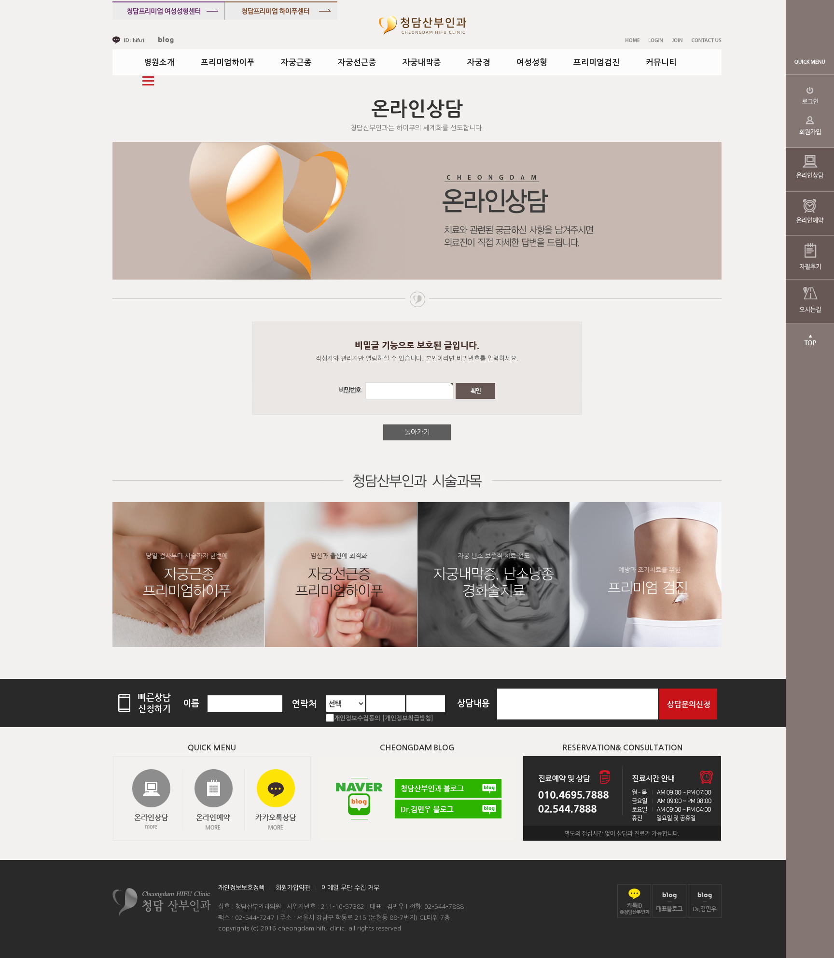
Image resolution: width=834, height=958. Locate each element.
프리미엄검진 (596, 62)
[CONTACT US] (707, 40)
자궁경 (478, 62)
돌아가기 (417, 432)
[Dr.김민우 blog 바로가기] (705, 901)
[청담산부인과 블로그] (448, 788)
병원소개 (159, 62)
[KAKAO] (128, 40)
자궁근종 (296, 62)
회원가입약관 (293, 888)
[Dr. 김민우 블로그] (448, 809)
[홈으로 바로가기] (422, 25)
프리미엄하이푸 (228, 62)
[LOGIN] (656, 40)
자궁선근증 (357, 62)
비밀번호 (351, 390)
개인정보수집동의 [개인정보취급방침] (383, 718)
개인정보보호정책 (241, 888)
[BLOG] (166, 40)
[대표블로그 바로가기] (669, 901)
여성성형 (531, 62)
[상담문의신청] (688, 703)
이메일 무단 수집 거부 (350, 888)
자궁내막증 (422, 62)
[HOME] (632, 40)
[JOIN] (677, 40)
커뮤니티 (661, 62)
